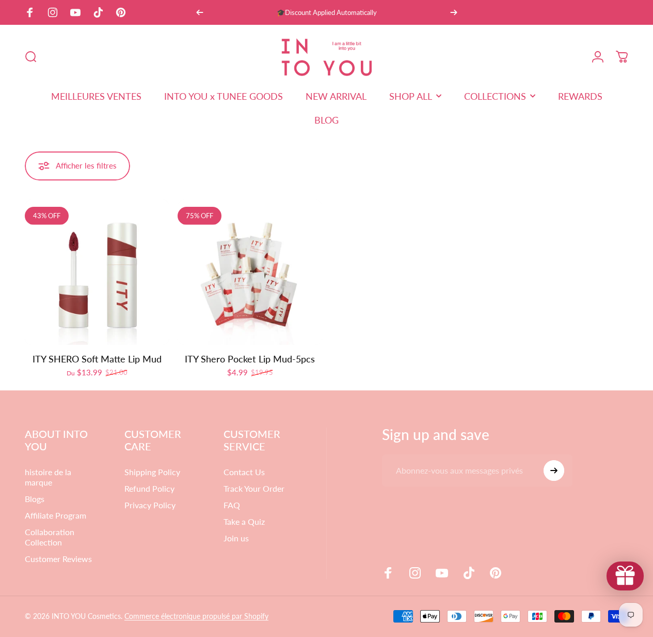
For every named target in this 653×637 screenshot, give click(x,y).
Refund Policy (149, 488)
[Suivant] (453, 12)
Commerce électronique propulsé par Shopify (196, 616)
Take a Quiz (244, 521)
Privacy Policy (150, 505)
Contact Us (244, 472)
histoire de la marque (48, 477)
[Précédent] (199, 12)
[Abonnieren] (554, 470)
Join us (236, 538)
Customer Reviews (58, 559)
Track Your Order (254, 488)
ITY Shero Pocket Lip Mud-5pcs (250, 359)
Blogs (34, 499)
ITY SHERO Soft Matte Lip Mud (97, 359)
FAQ (232, 505)
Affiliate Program (55, 515)
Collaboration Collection (49, 537)
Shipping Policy (152, 472)
